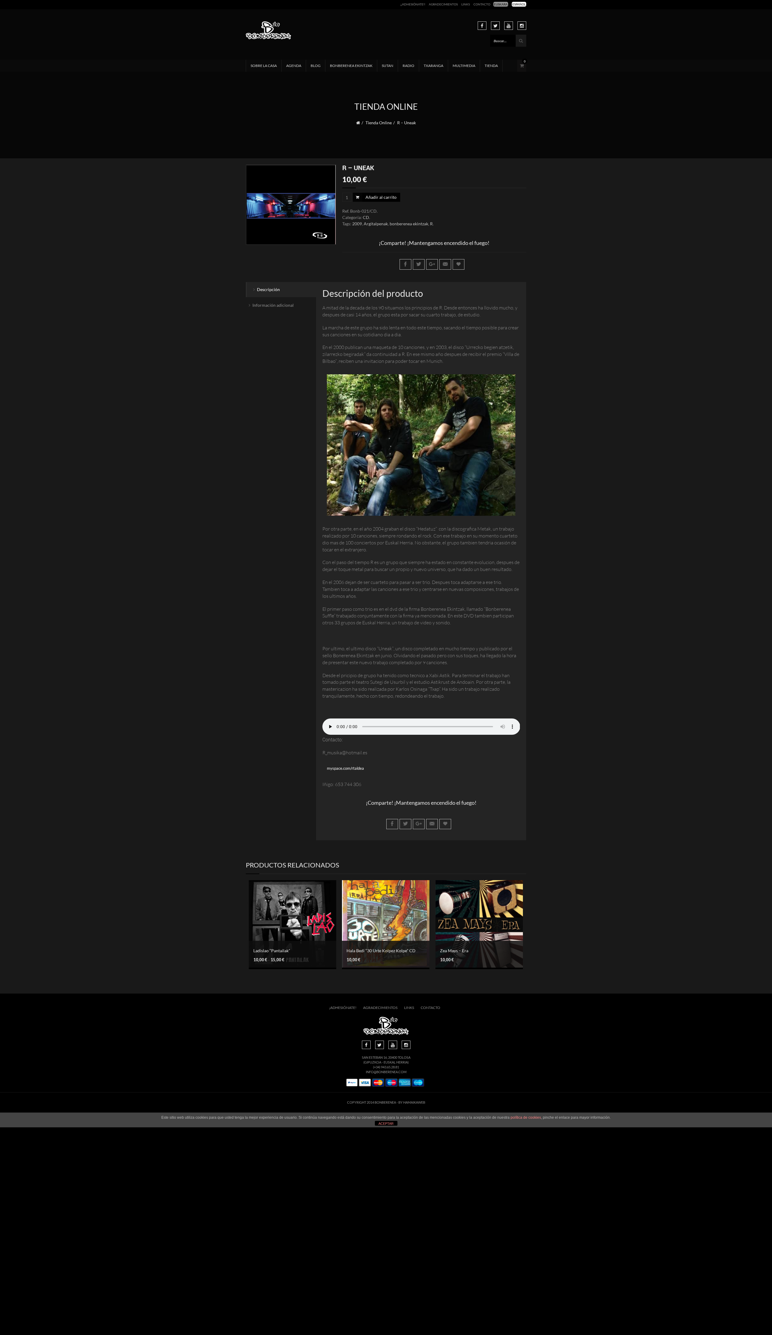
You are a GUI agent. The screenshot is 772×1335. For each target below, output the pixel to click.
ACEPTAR (386, 1123)
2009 (357, 223)
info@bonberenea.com (386, 1072)
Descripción (268, 289)
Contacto (481, 4)
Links (465, 4)
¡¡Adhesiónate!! (412, 4)
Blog (316, 65)
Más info (288, 934)
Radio (408, 65)
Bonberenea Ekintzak (351, 65)
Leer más (474, 918)
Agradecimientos (443, 4)
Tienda (491, 65)
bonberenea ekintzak (409, 223)
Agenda (293, 65)
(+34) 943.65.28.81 (386, 1067)
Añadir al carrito (381, 197)
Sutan (387, 65)
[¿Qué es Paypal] (352, 1082)
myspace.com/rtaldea (345, 768)
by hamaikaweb (411, 1102)
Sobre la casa (264, 65)
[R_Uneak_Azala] (291, 205)
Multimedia (464, 65)
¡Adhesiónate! (342, 1007)
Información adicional (273, 305)
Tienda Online (378, 122)
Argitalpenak (376, 223)
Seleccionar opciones (288, 920)
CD (366, 217)
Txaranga (433, 65)
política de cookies (526, 1117)
